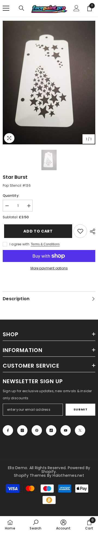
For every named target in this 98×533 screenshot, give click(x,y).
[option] (49, 82)
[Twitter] (80, 430)
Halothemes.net (68, 475)
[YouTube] (65, 430)
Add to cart (37, 231)
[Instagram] (22, 430)
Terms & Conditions (45, 244)
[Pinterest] (37, 430)
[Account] (76, 8)
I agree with (19, 244)
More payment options (49, 268)
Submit (80, 409)
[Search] (21, 8)
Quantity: (11, 195)
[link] (80, 231)
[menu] (6, 8)
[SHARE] (91, 231)
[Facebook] (8, 430)
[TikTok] (51, 430)
